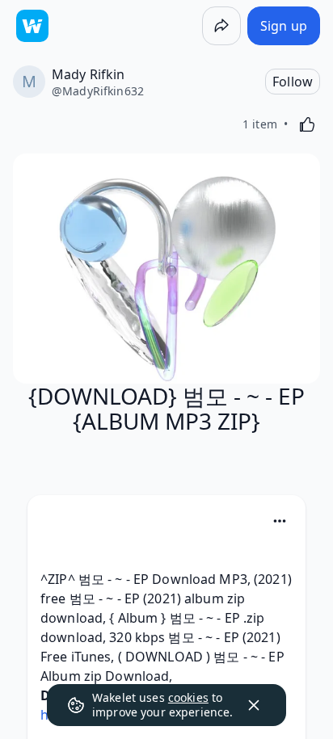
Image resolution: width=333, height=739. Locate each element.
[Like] (307, 124)
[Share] (221, 25)
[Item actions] (280, 521)
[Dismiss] (254, 705)
